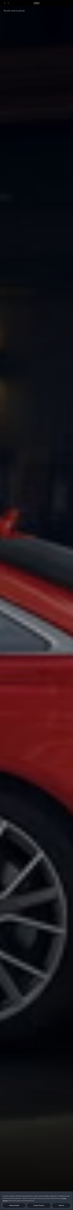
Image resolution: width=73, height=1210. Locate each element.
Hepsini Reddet (14, 1205)
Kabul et (61, 1205)
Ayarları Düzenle (39, 1205)
